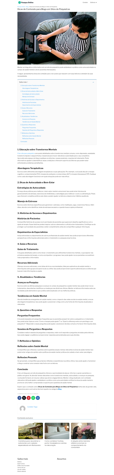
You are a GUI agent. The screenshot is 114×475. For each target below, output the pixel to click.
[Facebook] (19, 398)
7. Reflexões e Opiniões (28, 133)
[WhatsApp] (33, 398)
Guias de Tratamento (28, 111)
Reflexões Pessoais (28, 138)
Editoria (92, 2)
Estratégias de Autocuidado (31, 94)
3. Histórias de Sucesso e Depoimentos (32, 99)
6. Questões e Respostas (28, 125)
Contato (85, 2)
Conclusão (24, 141)
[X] (24, 398)
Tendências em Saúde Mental (31, 122)
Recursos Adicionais (28, 113)
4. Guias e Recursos (26, 108)
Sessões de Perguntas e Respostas (33, 130)
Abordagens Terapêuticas (30, 88)
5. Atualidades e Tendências (29, 116)
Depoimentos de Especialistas (31, 105)
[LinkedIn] (38, 398)
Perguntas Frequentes (29, 127)
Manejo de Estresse (28, 96)
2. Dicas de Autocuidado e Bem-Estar (32, 91)
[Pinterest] (29, 398)
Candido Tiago (32, 407)
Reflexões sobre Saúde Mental (31, 136)
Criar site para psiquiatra (25, 153)
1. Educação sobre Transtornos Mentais (33, 85)
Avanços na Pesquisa (28, 119)
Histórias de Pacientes (29, 102)
